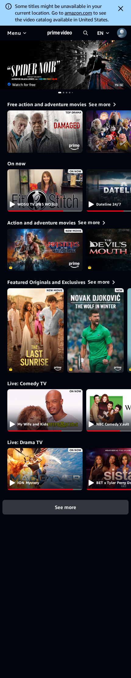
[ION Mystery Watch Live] (45, 469)
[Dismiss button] (120, 8)
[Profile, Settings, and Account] (122, 33)
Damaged (45, 131)
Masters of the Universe (45, 250)
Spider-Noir (65, 64)
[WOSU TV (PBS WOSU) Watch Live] (45, 190)
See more (65, 507)
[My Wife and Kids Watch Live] (45, 410)
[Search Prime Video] (85, 33)
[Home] (60, 32)
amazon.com (78, 13)
